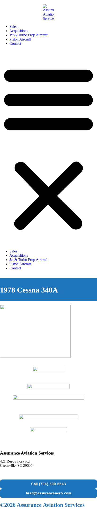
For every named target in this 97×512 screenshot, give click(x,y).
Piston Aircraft (20, 39)
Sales (13, 26)
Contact (15, 43)
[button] (48, 147)
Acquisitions (18, 31)
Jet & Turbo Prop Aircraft (28, 35)
